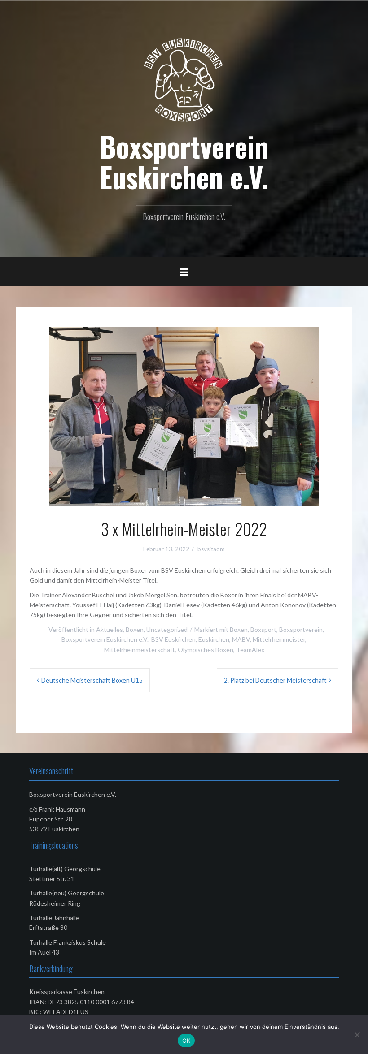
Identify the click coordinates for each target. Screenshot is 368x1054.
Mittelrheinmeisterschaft (139, 649)
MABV (241, 639)
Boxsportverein (301, 629)
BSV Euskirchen (173, 639)
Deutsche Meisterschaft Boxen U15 (92, 680)
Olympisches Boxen (205, 649)
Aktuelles (109, 629)
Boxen (135, 629)
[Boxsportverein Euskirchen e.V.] (184, 79)
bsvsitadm (211, 549)
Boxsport (263, 629)
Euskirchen (213, 639)
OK (186, 1040)
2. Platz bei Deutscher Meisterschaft (275, 680)
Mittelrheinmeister (279, 639)
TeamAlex (250, 649)
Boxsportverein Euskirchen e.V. (184, 161)
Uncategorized (167, 629)
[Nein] (356, 1034)
